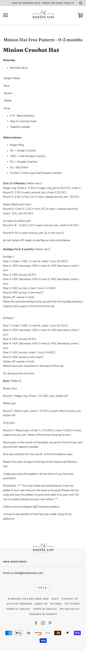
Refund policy (70, 609)
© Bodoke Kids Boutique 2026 (28, 598)
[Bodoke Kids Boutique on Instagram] (43, 623)
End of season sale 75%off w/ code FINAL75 (43, 3)
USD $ (41, 587)
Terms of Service (18, 609)
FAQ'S (55, 598)
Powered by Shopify (43, 614)
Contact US (70, 598)
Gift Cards (72, 603)
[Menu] (5, 15)
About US (41, 603)
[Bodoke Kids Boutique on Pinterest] (50, 623)
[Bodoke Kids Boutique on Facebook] (36, 623)
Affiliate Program (19, 603)
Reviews (56, 603)
